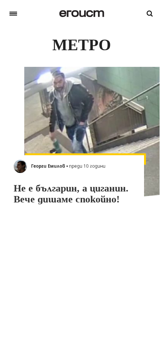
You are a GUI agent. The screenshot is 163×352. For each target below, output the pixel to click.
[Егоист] (82, 13)
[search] (150, 13)
